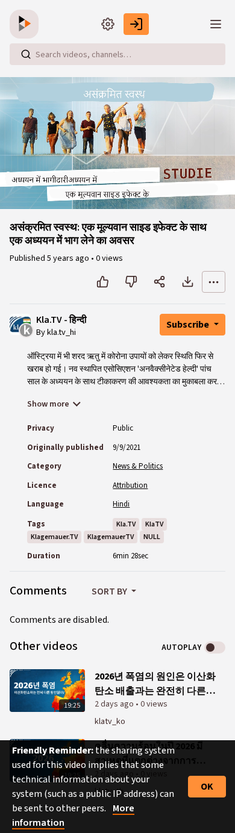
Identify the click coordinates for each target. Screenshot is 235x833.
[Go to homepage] (26, 24)
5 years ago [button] (69, 258)
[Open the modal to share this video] (159, 282)
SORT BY (110, 591)
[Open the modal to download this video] (188, 282)
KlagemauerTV (110, 537)
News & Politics (138, 466)
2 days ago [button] (115, 704)
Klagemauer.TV (54, 537)
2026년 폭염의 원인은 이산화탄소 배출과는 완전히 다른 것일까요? (155, 684)
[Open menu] (215, 24)
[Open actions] (213, 282)
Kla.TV (126, 524)
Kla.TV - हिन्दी (61, 320)
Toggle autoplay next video (214, 647)
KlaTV (154, 524)
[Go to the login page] (136, 24)
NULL (151, 537)
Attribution (130, 485)
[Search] (25, 54)
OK (207, 786)
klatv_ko (110, 722)
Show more (48, 404)
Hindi (121, 504)
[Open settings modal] (108, 24)
